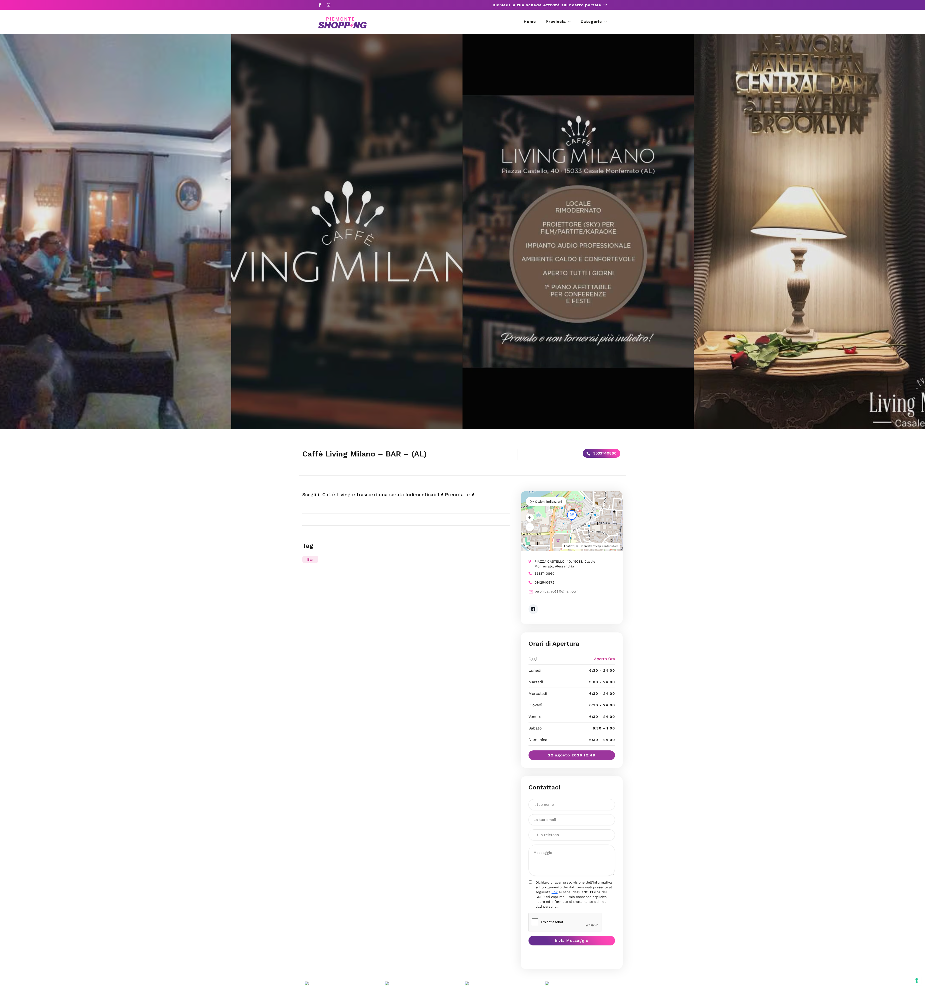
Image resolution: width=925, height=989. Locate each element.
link (555, 892)
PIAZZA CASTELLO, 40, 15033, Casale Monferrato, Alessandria (565, 564)
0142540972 (544, 582)
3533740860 (604, 453)
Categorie (591, 21)
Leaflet (569, 546)
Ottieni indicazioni (548, 501)
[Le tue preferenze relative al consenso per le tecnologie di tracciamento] (916, 980)
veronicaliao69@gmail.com (556, 591)
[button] (530, 518)
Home (530, 21)
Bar (310, 559)
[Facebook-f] (320, 5)
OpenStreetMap (590, 546)
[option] (115, 231)
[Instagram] (328, 5)
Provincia (556, 21)
